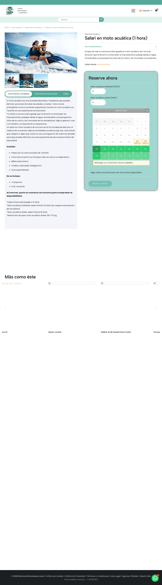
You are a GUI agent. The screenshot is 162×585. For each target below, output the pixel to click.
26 (113, 149)
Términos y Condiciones (97, 576)
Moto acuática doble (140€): (104, 97)
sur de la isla (103, 64)
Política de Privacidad (75, 576)
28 (129, 149)
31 (97, 156)
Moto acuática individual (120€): (105, 86)
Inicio (7, 27)
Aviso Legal (115, 576)
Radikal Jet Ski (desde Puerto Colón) (72, 332)
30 (145, 149)
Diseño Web (145, 576)
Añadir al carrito (100, 183)
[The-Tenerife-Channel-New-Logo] (10, 11)
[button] (133, 11)
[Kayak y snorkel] (28, 305)
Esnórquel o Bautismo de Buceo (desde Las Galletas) (131, 332)
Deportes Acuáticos (33, 27)
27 (121, 149)
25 (105, 149)
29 (137, 149)
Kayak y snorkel (11, 332)
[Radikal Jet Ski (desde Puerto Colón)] (81, 305)
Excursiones (17, 27)
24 (97, 149)
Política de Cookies (54, 576)
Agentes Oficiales (130, 576)
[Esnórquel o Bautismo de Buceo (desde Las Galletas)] (133, 305)
